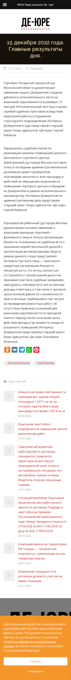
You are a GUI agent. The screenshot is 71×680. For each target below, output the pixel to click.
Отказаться (35, 671)
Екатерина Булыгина (19, 363)
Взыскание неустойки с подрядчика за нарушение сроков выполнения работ (42, 429)
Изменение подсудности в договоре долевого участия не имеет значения (40, 576)
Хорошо (35, 661)
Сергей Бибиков (46, 363)
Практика (36, 68)
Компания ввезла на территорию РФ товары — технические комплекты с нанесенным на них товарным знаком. (42, 551)
